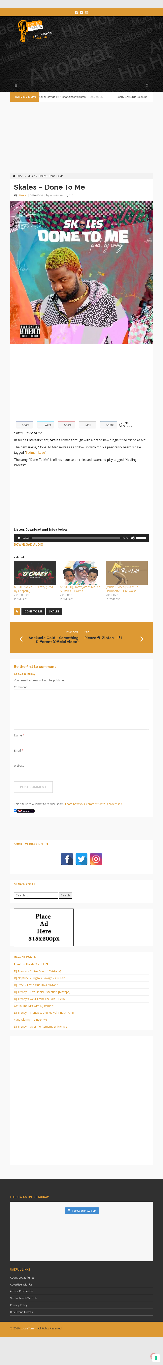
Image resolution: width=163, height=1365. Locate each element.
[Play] (19, 538)
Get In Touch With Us (23, 1298)
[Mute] (133, 538)
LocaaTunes (28, 1328)
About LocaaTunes (22, 1277)
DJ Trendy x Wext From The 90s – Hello (39, 999)
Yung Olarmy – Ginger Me (30, 1019)
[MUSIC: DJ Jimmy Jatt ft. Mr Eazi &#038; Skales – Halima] (81, 573)
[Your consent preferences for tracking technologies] (156, 1358)
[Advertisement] (82, 61)
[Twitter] (81, 859)
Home (19, 176)
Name (18, 735)
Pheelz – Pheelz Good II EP (31, 964)
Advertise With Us (21, 1284)
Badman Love (35, 452)
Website (19, 765)
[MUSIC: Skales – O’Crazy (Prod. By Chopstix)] (35, 573)
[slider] (141, 537)
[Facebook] (67, 859)
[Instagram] (96, 859)
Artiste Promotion (21, 1291)
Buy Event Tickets (21, 1312)
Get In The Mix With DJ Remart (33, 1006)
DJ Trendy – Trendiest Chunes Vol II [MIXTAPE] (44, 1012)
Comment (20, 687)
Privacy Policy (18, 1305)
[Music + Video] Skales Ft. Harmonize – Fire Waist (122, 589)
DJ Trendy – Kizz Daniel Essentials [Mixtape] (42, 992)
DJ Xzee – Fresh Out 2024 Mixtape (36, 985)
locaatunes (56, 195)
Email (18, 750)
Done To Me (33, 611)
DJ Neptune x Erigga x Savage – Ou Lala (39, 978)
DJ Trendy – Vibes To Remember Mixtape (40, 1026)
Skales (54, 611)
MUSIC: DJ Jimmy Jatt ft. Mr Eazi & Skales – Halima (80, 589)
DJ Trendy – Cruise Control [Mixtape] (37, 971)
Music (31, 176)
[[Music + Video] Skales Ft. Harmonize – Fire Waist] (127, 573)
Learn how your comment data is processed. (94, 804)
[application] (81, 538)
